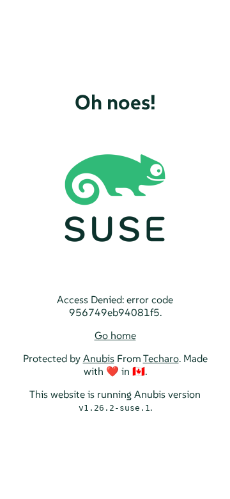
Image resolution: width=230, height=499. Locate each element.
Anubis (98, 358)
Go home (115, 335)
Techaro (161, 358)
